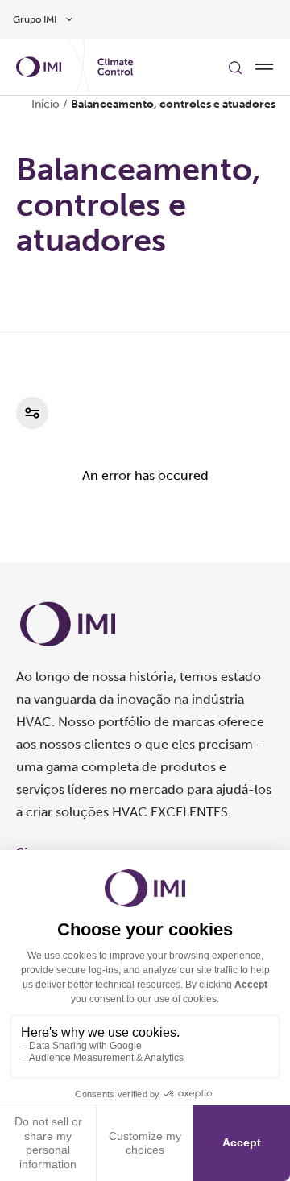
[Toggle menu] (264, 66)
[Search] (235, 66)
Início (45, 104)
